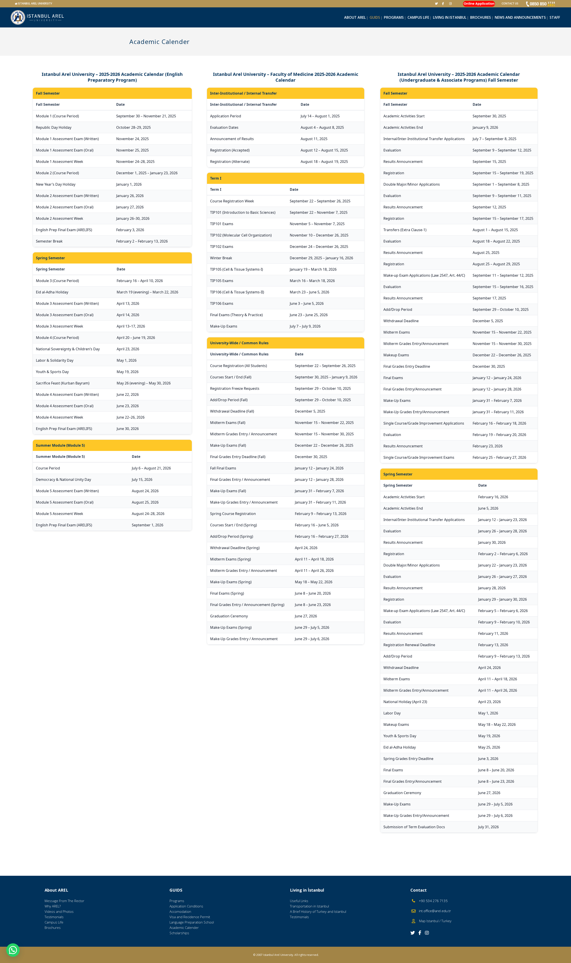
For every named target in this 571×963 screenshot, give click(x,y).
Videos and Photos (59, 911)
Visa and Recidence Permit (190, 917)
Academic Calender (184, 927)
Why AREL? (53, 906)
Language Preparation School (192, 922)
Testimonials (54, 917)
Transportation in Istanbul (309, 906)
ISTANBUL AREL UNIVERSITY (35, 3)
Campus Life (54, 922)
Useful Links (299, 901)
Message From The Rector (64, 901)
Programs (177, 901)
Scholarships (179, 933)
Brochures (53, 927)
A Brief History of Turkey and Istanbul (318, 911)
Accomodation (180, 911)
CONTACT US (510, 3)
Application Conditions (186, 906)
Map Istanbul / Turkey (433, 921)
